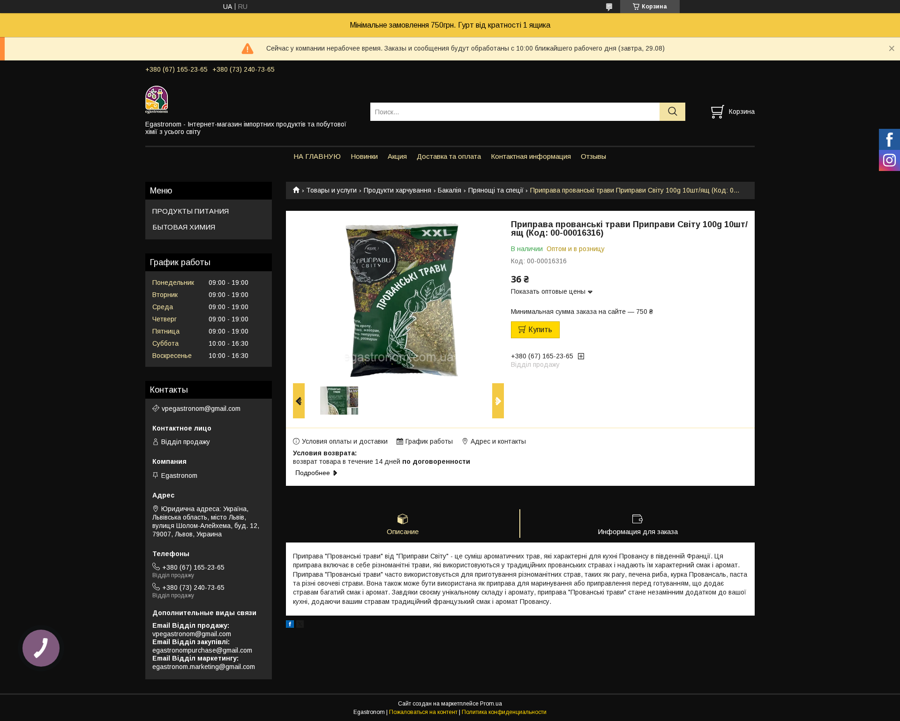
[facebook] (290, 625)
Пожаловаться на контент (423, 712)
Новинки (364, 156)
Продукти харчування (397, 190)
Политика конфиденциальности (504, 712)
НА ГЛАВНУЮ (317, 156)
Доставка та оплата (449, 156)
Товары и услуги (331, 190)
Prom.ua (491, 703)
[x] (300, 625)
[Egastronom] (252, 99)
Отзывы (593, 156)
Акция (397, 156)
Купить (540, 330)
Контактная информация (531, 156)
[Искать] (672, 112)
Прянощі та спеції (496, 190)
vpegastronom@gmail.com (201, 408)
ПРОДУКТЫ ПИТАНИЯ (190, 211)
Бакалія (449, 190)
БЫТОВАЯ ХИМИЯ (183, 227)
